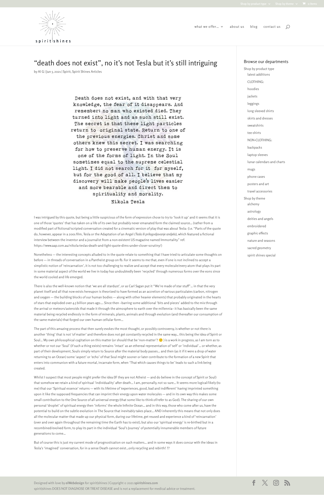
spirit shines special (261, 255)
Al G (41, 71)
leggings (253, 103)
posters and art (258, 184)
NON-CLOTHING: (259, 140)
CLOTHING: (255, 82)
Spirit (67, 71)
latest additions (258, 74)
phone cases (256, 176)
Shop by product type (253, 3)
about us (237, 26)
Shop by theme (284, 3)
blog (254, 26)
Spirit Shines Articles (87, 71)
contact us (272, 26)
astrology (254, 211)
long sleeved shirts (260, 111)
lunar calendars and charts (266, 162)
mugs (251, 169)
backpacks (254, 147)
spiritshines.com (146, 483)
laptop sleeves (257, 155)
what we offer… (206, 26)
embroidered (256, 226)
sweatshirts (255, 125)
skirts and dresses (260, 118)
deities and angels (260, 219)
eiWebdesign (75, 483)
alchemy (253, 204)
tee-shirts (254, 133)
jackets (252, 96)
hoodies (253, 89)
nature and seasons (261, 240)
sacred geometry (259, 248)
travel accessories (259, 191)
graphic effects (257, 233)
